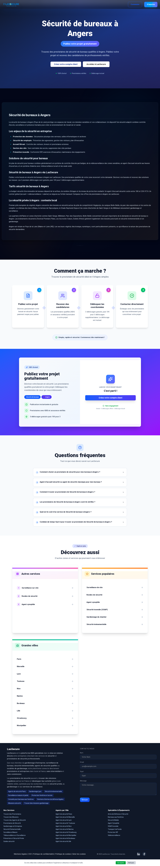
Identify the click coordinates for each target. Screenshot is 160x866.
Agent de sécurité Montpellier (66, 835)
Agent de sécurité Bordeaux (65, 838)
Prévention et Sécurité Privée (13, 838)
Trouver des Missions (11, 817)
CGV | (30, 854)
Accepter (120, 863)
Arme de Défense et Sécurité (118, 814)
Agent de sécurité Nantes (65, 829)
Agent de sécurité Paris (64, 814)
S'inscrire (151, 4)
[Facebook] (144, 854)
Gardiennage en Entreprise (12, 826)
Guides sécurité (8, 841)
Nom (81, 753)
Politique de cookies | (63, 854)
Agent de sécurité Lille (63, 841)
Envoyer (85, 800)
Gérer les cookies (79, 854)
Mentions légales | (21, 854)
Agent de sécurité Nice (64, 826)
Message (83, 781)
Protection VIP (113, 832)
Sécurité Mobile (113, 820)
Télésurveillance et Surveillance (14, 835)
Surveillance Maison (10, 832)
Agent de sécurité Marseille (65, 817)
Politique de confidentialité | (44, 854)
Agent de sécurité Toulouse (65, 823)
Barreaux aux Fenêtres (116, 817)
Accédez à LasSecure (96, 64)
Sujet (82, 771)
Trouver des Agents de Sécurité (14, 820)
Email (82, 762)
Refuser (131, 863)
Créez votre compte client (66, 64)
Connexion (135, 4)
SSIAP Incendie (113, 826)
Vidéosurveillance (114, 835)
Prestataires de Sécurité (12, 823)
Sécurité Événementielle (12, 829)
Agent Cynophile (113, 823)
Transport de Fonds (115, 829)
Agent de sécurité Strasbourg (66, 832)
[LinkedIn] (139, 854)
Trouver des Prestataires (12, 814)
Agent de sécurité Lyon (64, 820)
